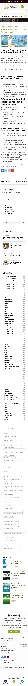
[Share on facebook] (2, 170)
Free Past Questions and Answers (11, 474)
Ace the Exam (7, 443)
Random (4, 26)
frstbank (6, 490)
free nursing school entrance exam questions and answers (14, 470)
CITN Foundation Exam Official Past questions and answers (17, 597)
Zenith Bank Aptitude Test (9, 540)
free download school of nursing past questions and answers (12, 461)
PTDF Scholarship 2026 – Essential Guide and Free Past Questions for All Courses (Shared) (16, 263)
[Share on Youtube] (12, 170)
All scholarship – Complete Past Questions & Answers (18, 585)
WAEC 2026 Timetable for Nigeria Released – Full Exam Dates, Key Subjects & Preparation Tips (17, 246)
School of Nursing (9, 211)
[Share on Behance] (9, 170)
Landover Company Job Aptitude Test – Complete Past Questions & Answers (18, 574)
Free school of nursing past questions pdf (13, 476)
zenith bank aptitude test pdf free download (13, 543)
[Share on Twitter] (5, 170)
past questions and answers (10, 513)
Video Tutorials (8, 213)
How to (11, 490)
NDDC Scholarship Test (9, 508)
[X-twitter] (8, 657)
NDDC (5, 497)
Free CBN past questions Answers (11, 457)
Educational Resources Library (12, 203)
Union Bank (6, 530)
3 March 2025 (10, 26)
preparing (20, 513)
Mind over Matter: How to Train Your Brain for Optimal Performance (14, 494)
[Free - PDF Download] (9, 548)
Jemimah (17, 26)
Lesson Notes (8, 209)
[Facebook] (2, 657)
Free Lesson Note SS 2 (9, 467)
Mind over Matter (19, 490)
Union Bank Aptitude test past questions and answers (13, 534)
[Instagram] (5, 657)
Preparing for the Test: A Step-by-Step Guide (13, 518)
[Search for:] (14, 222)
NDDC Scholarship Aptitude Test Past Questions (12, 500)
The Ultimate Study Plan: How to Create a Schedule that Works (13, 527)
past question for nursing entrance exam (13, 510)
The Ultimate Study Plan (9, 524)
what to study (11, 537)
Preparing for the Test (8, 516)
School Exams (8, 207)
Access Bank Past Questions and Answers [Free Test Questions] (13, 439)
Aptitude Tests (8, 205)
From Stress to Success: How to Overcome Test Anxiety (13, 487)
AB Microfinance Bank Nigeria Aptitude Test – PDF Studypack (17, 561)
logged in (9, 192)
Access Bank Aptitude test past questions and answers (14, 433)
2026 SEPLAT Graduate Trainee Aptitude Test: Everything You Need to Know (13, 237)
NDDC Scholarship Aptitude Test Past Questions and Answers (12, 505)
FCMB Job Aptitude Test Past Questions (12, 449)
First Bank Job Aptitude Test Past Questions (13, 452)
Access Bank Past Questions (10, 436)
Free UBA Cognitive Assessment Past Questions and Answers (12, 480)
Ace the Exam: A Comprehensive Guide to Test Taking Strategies (13, 446)
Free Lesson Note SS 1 (9, 464)
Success (16, 521)
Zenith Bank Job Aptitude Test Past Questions (14, 545)
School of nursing (8, 521)
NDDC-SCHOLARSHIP (14, 497)
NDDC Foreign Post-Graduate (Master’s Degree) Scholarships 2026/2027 (13, 254)
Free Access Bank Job (9, 455)
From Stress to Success (9, 483)
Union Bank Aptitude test (16, 530)
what (5, 537)
